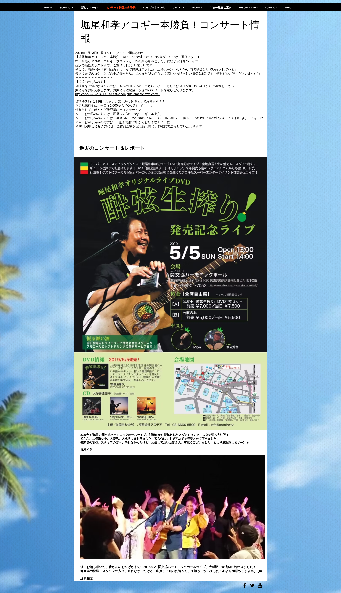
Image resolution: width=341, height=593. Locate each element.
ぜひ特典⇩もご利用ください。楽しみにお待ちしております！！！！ (123, 101)
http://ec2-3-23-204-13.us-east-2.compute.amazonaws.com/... (117, 94)
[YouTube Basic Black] (259, 585)
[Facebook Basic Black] (244, 585)
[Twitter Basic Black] (252, 585)
